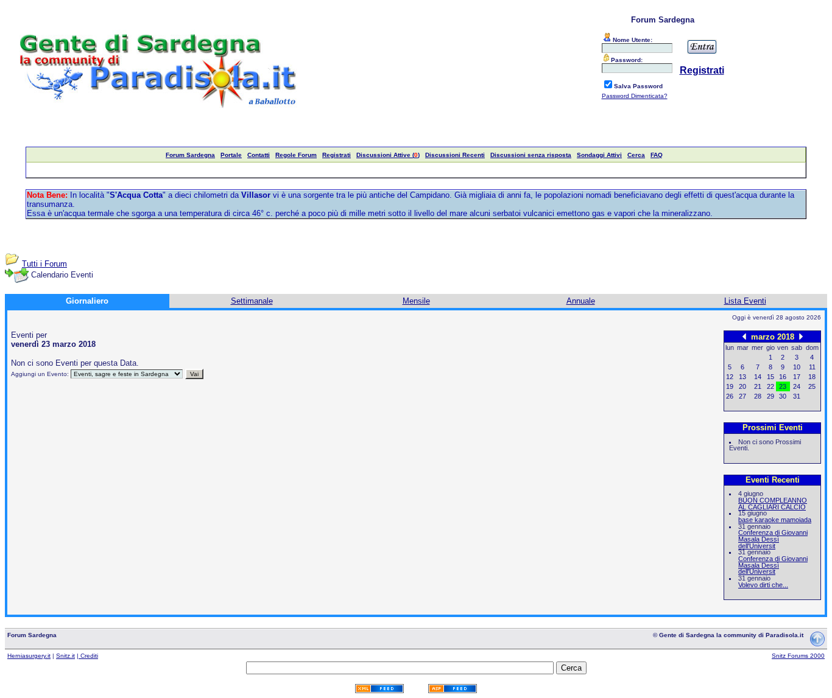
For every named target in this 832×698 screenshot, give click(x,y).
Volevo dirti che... (763, 584)
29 (770, 396)
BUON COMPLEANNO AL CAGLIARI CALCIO (772, 504)
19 (729, 386)
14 (757, 376)
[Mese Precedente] (744, 336)
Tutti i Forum (44, 263)
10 (796, 367)
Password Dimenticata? (635, 95)
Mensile (416, 300)
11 (812, 367)
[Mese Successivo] (801, 336)
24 (796, 386)
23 (782, 386)
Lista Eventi (745, 300)
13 (742, 376)
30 (782, 396)
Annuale (580, 300)
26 (729, 396)
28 (757, 396)
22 (770, 386)
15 (770, 376)
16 (782, 376)
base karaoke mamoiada (774, 519)
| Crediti (87, 655)
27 (742, 396)
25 (812, 386)
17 (796, 376)
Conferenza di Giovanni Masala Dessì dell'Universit (773, 539)
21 (757, 386)
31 (796, 396)
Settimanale (252, 300)
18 (812, 376)
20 (742, 386)
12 (729, 376)
